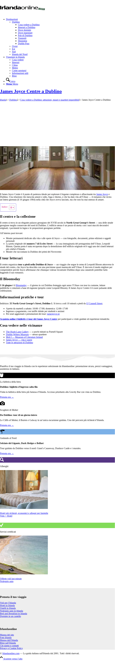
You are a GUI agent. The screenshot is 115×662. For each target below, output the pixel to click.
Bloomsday (21, 285)
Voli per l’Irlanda (8, 602)
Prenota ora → (7, 397)
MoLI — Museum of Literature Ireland (24, 337)
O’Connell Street (94, 303)
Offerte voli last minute (11, 578)
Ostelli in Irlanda (8, 608)
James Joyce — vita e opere (19, 340)
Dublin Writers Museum (17, 334)
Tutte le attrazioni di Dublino (19, 342)
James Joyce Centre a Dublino (31, 91)
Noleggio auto (6, 581)
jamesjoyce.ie (53, 314)
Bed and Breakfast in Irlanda (13, 613)
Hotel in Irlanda (7, 605)
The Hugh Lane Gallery (17, 331)
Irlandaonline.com (10, 653)
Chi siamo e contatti (9, 645)
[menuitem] (60, 37)
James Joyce (102, 194)
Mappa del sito (7, 635)
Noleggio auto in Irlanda (11, 611)
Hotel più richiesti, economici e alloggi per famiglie (24, 513)
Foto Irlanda (6, 637)
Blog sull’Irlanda (8, 643)
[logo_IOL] (22, 14)
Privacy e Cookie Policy (11, 648)
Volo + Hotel (6, 516)
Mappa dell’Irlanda (9, 640)
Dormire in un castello (10, 616)
